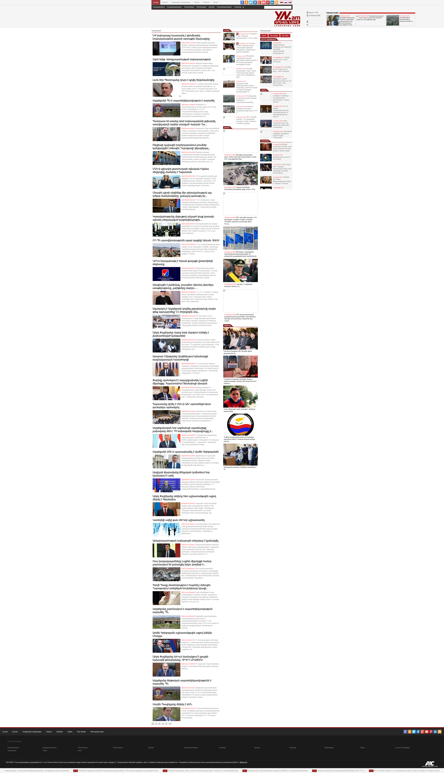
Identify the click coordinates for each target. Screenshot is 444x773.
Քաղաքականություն (174, 7)
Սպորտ (197, 2)
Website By (243, 762)
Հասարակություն (159, 7)
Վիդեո (215, 2)
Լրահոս (226, 30)
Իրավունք (237, 7)
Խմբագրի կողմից (332, 13)
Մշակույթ (265, 141)
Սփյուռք (227, 325)
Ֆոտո (80, 750)
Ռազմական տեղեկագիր (180, 2)
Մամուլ (263, 90)
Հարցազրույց (11, 750)
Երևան (165, 2)
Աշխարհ (211, 7)
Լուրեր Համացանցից (268, 39)
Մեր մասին (81, 732)
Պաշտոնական (189, 7)
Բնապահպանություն (224, 7)
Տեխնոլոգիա (329, 747)
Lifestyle (206, 2)
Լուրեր (156, 2)
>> (170, 723)
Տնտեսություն (201, 7)
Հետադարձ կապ (96, 732)
